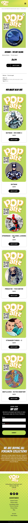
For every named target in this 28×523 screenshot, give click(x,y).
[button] (23, 14)
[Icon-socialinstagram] (17, 494)
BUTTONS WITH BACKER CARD (10, 8)
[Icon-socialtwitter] (14, 494)
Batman (6, 81)
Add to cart (16, 65)
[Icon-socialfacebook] (11, 494)
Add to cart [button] (14, 139)
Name (3, 417)
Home (3, 8)
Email (5, 423)
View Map (14, 489)
